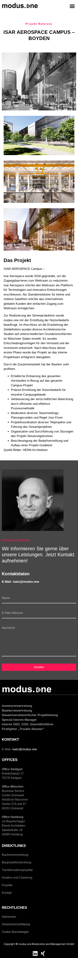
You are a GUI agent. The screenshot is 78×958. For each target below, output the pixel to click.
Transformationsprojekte (17, 870)
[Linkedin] (35, 953)
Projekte (7, 885)
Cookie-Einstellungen (15, 932)
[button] (72, 6)
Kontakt (7, 892)
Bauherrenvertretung (15, 854)
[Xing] (43, 953)
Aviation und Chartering (17, 877)
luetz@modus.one (24, 749)
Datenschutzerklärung (16, 924)
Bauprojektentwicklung (16, 862)
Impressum (9, 916)
